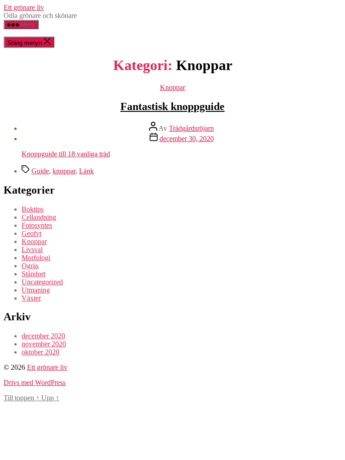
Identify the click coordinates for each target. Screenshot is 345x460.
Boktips (33, 209)
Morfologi (36, 257)
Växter (31, 298)
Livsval (32, 249)
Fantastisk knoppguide (172, 106)
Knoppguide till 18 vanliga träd (66, 154)
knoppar (64, 171)
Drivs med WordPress (35, 382)
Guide (40, 171)
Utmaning (36, 290)
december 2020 (43, 336)
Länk (86, 171)
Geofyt (31, 233)
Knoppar (172, 87)
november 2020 (44, 344)
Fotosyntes (37, 225)
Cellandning (39, 217)
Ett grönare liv (24, 7)
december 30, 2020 (186, 138)
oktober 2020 (40, 352)
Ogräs (30, 266)
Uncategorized (42, 282)
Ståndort (33, 274)
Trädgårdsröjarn (191, 128)
